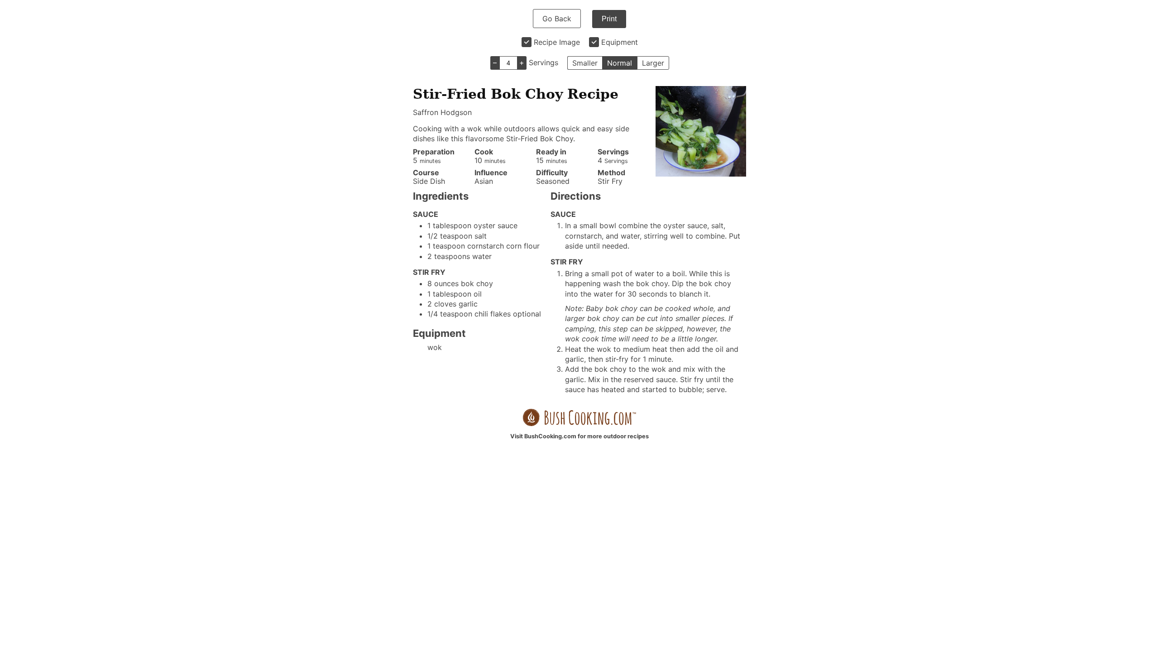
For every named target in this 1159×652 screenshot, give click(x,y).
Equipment (619, 42)
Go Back (556, 18)
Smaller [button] (585, 62)
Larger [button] (653, 62)
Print (609, 19)
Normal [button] (619, 62)
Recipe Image (557, 42)
